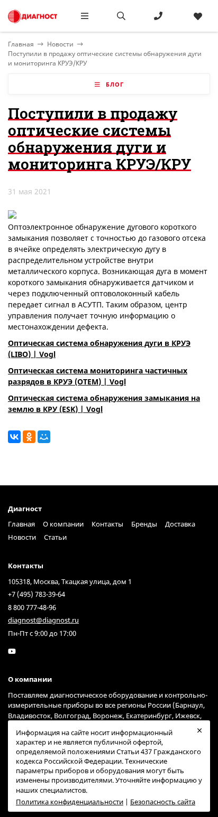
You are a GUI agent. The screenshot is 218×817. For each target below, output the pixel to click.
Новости (60, 44)
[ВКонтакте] (14, 436)
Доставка (180, 524)
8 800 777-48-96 (32, 607)
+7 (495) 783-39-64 (36, 594)
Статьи (55, 537)
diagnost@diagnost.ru (43, 620)
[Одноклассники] (29, 436)
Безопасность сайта (162, 801)
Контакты (107, 524)
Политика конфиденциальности (69, 801)
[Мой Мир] (44, 436)
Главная (21, 524)
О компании (63, 524)
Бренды (144, 524)
